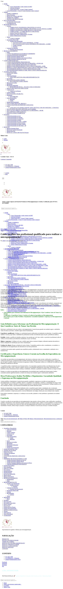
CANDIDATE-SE (11, 23)
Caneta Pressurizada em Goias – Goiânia (17, 121)
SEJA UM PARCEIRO (9, 20)
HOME (5, 4)
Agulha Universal (17, 45)
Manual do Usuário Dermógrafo (14, 129)
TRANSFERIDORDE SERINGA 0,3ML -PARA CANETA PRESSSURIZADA (27, 70)
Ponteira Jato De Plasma (9, 507)
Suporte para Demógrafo (13, 102)
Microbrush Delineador (12, 85)
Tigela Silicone (7, 512)
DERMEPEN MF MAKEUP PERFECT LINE (15, 458)
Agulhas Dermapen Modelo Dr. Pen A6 (16, 59)
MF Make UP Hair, (23, 418)
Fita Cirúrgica (7, 469)
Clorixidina (6, 454)
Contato (7, 173)
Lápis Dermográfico (12, 98)
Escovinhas (9, 78)
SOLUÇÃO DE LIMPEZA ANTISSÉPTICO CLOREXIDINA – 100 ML (25, 110)
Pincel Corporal (7, 504)
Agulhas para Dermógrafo (16, 41)
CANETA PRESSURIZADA (11, 60)
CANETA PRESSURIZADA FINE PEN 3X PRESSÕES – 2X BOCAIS (25, 63)
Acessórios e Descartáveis (10, 71)
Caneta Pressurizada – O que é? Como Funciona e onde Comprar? (23, 10)
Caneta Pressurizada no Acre (14, 116)
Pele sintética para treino (9, 503)
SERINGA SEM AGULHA (11, 510)
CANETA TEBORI (15, 38)
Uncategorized (7, 515)
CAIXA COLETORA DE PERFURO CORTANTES (20, 105)
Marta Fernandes (11, 15)
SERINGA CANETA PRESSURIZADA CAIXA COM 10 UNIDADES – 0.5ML (27, 67)
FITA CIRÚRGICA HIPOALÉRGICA (16, 111)
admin (3, 240)
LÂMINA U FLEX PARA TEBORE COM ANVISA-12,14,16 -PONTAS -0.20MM (31, 28)
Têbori (8, 37)
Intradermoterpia (8, 472)
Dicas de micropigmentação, (11, 418)
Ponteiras (15, 46)
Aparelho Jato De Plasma (10, 450)
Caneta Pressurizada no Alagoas (14, 117)
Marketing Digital (47, 576)
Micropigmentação (5, 230)
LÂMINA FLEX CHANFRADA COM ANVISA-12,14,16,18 (25, 27)
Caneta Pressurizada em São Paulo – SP (16, 125)
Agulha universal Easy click (10, 449)
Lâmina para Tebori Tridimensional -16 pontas (21, 34)
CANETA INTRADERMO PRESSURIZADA (18, 62)
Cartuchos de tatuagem (9, 453)
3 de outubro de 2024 (11, 240)
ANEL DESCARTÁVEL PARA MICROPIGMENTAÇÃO (24, 77)
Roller (8, 52)
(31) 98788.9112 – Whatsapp (11, 414)
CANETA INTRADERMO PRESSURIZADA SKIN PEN (21, 64)
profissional (59, 418)
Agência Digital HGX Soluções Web (24, 576)
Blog (8, 5)
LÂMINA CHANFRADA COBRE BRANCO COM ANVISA (25, 30)
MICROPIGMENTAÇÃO (10, 24)
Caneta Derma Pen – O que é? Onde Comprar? (21, 9)
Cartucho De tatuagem (12, 48)
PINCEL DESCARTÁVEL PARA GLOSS (17, 88)
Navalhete (6, 500)
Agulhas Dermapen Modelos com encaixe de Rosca (19, 58)
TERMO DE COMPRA (13, 17)
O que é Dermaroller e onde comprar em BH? (21, 6)
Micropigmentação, (39, 418)
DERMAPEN (10, 479)
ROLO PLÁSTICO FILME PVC (15, 93)
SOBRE (6, 12)
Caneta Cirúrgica (11, 92)
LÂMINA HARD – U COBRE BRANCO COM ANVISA (24, 31)
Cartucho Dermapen (15, 8)
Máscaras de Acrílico (12, 82)
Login (5, 138)
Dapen (5, 457)
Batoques (9, 74)
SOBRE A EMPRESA (12, 13)
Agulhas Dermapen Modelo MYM (15, 56)
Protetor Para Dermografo (10, 508)
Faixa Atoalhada (8, 467)
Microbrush (9, 84)
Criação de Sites (37, 576)
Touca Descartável (8, 514)
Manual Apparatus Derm (13, 128)
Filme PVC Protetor (8, 468)
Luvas (8, 106)
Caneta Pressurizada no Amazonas (15, 118)
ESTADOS (6, 114)
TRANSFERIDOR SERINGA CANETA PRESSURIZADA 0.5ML (24, 69)
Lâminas (9, 26)
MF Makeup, (31, 418)
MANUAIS (7, 127)
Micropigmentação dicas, (50, 418)
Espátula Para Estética (9, 465)
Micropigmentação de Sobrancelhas (19, 230)
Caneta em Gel (10, 89)
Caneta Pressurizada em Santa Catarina (16, 124)
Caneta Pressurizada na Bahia (14, 120)
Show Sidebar (4, 229)
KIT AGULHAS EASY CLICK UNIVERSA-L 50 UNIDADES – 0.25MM (31, 44)
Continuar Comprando (6, 159)
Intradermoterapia (8, 471)
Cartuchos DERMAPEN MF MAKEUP (17, 55)
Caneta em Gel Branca (15, 91)
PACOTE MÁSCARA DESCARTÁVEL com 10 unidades (21, 109)
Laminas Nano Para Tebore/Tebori (18, 33)
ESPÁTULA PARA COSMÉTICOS (16, 113)
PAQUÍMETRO (14, 96)
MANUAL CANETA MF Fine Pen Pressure (18, 132)
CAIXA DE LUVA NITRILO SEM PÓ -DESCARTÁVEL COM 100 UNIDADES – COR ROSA (34, 107)
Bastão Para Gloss (8, 451)
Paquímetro (9, 95)
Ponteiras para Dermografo (16, 49)
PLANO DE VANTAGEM (13, 22)
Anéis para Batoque (11, 75)
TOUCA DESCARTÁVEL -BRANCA (16, 103)
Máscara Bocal (7, 475)
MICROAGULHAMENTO (11, 51)
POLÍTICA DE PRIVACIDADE (15, 19)
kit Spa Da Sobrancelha (9, 474)
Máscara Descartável (9, 476)
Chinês (11, 100)
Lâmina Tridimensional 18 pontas (18, 35)
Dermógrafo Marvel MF (13, 40)
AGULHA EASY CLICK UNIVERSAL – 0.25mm (25, 42)
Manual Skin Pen (11, 131)
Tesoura (6, 511)
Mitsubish (12, 99)
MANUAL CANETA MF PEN (14, 16)
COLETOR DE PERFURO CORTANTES (14, 456)
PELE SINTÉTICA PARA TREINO (16, 80)
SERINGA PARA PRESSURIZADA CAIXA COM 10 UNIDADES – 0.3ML (26, 66)
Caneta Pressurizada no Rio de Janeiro (16, 123)
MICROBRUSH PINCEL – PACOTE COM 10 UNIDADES (25, 87)
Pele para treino (7, 501)
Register (6, 140)
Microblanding (10, 493)
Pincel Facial (7, 505)
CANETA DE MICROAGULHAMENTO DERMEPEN (21, 53)
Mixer (8, 499)
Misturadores (7, 497)
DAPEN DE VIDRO (12, 73)
